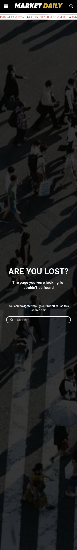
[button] (5, 6)
